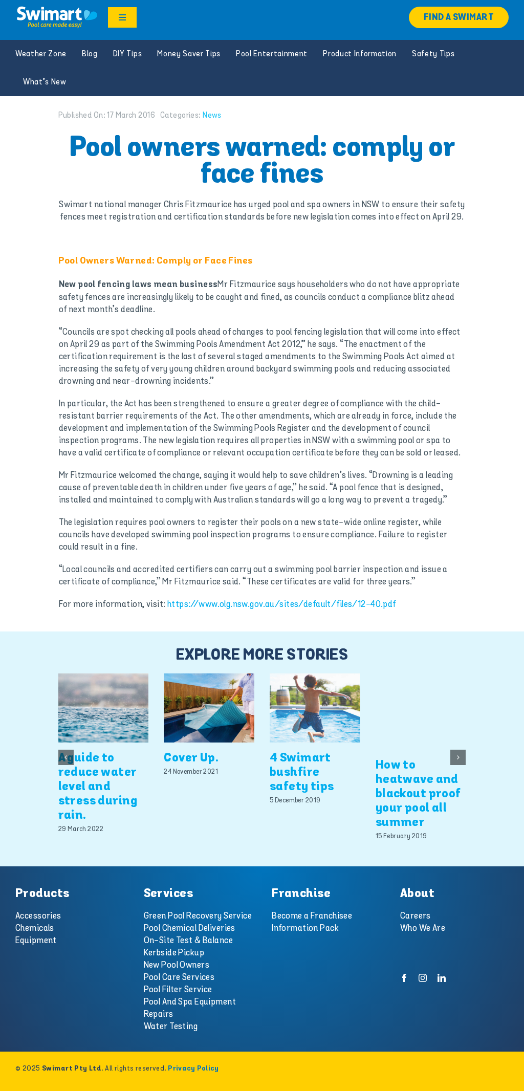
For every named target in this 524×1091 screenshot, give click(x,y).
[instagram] (423, 978)
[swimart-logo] (56, 9)
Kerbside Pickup (174, 952)
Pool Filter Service (178, 989)
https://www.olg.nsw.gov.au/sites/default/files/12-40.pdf (281, 604)
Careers (415, 916)
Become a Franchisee (312, 916)
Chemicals (34, 928)
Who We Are (422, 928)
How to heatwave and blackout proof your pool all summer (418, 794)
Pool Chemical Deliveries (189, 928)
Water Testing (171, 1026)
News (212, 115)
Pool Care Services (179, 977)
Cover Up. (191, 758)
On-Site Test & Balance (188, 940)
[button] (66, 757)
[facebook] (404, 978)
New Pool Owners (176, 965)
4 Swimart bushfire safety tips (302, 772)
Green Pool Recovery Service (198, 916)
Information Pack (305, 928)
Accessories (38, 916)
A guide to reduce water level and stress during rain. (98, 787)
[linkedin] (442, 978)
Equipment (36, 940)
